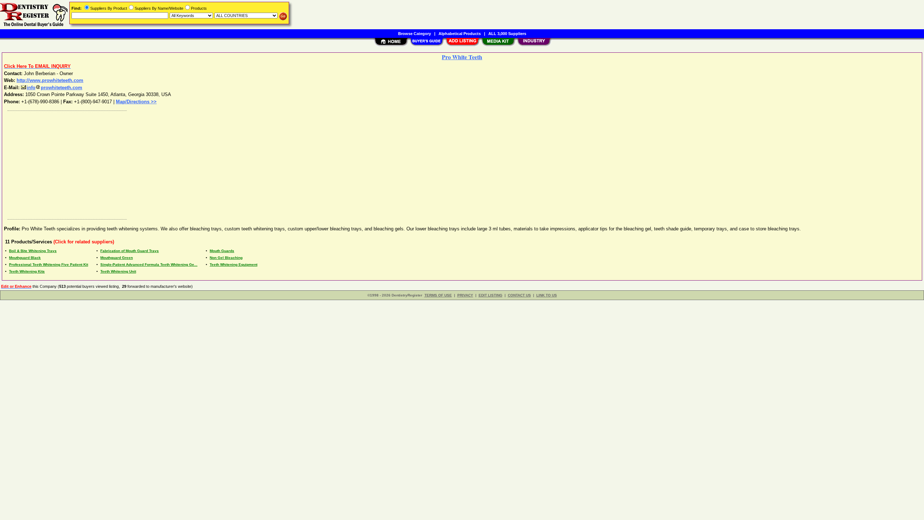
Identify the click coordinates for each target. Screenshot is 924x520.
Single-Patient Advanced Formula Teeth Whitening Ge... (148, 264)
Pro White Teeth (462, 57)
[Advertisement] (221, 163)
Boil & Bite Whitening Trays (33, 251)
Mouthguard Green (116, 258)
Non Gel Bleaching (226, 258)
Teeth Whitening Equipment (233, 264)
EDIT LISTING (490, 295)
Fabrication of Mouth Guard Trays (129, 251)
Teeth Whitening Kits (27, 271)
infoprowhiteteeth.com (54, 87)
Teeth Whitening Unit (118, 271)
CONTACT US (519, 295)
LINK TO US (546, 295)
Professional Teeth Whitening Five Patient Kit (48, 264)
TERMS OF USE (438, 295)
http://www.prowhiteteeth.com (50, 80)
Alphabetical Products (460, 33)
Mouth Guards (222, 251)
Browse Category (414, 33)
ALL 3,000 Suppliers (507, 33)
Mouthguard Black (25, 258)
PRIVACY (465, 295)
